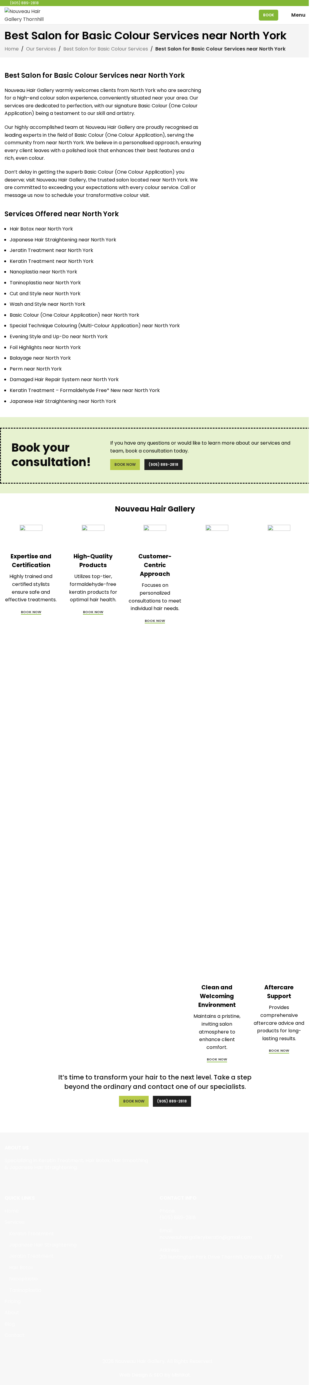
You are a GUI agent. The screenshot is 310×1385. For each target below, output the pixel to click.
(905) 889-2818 (163, 464)
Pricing (13, 1301)
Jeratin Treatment (31, 1256)
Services (15, 1222)
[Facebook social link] (8, 1181)
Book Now (125, 464)
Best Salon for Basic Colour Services (105, 48)
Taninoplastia (25, 1290)
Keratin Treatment (31, 1233)
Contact (15, 1335)
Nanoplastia (23, 1279)
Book (268, 15)
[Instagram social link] (16, 1181)
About (12, 1312)
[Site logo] (26, 14)
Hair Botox (21, 1267)
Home (12, 48)
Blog (10, 1324)
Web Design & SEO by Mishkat (154, 1374)
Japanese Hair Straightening (43, 1245)
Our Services (41, 48)
